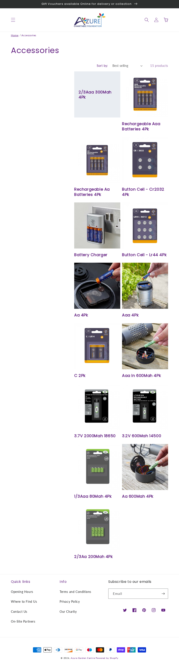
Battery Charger (91, 254)
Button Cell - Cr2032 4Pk (143, 192)
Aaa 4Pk (130, 315)
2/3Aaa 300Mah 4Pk (95, 95)
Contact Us (19, 611)
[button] (13, 20)
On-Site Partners (23, 621)
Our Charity (68, 611)
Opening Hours (22, 592)
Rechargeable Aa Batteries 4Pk (92, 192)
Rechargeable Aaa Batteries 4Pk (141, 126)
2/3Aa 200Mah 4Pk (93, 556)
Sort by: (102, 65)
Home (14, 35)
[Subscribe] (163, 594)
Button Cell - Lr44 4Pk (144, 254)
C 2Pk (80, 375)
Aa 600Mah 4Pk (137, 496)
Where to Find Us (24, 601)
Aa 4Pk (81, 315)
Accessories (28, 35)
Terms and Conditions (75, 592)
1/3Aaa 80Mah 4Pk (93, 496)
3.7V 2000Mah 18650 (95, 435)
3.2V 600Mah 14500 (141, 435)
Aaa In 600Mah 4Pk (141, 375)
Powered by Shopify (107, 658)
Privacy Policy (70, 601)
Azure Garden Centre (83, 658)
